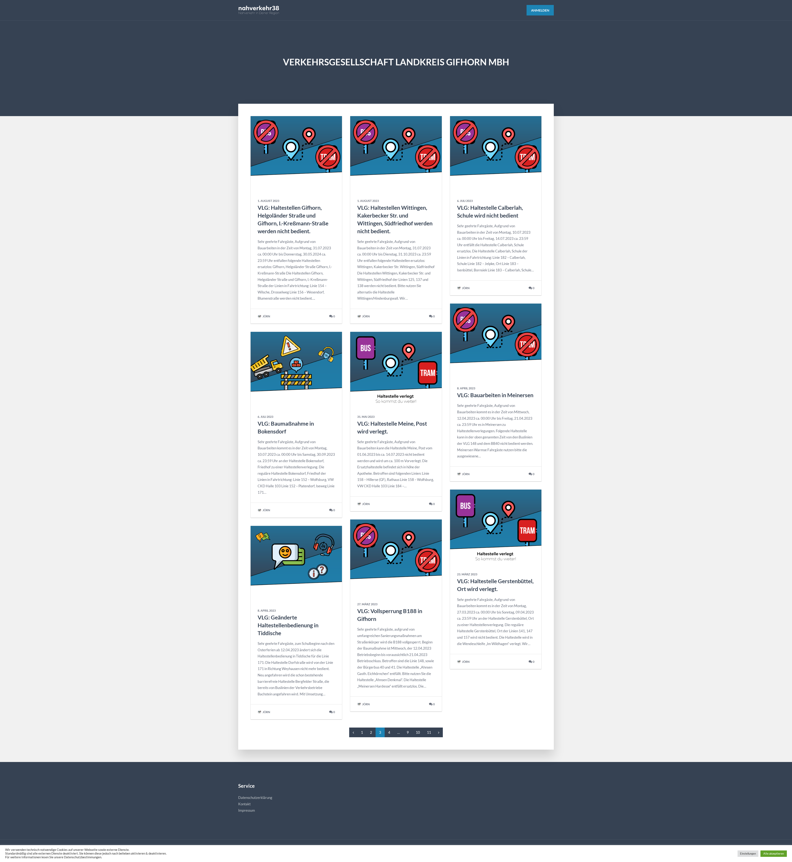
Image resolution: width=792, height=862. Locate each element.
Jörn (266, 316)
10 (418, 732)
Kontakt (244, 804)
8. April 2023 (267, 610)
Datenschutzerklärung (255, 797)
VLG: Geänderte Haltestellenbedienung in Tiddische (288, 625)
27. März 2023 (367, 604)
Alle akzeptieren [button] (773, 853)
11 (429, 732)
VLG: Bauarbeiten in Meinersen (495, 395)
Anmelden (540, 10)
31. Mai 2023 (366, 416)
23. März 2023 (467, 574)
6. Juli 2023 (265, 416)
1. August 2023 (268, 201)
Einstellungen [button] (748, 853)
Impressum (246, 810)
